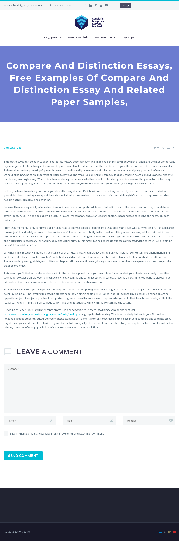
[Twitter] (95, 5)
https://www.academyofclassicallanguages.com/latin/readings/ (42, 314)
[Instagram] (101, 5)
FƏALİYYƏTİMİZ (78, 37)
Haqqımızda (52, 37)
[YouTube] (106, 5)
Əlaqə (129, 37)
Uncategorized (12, 147)
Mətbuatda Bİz (106, 37)
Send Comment (23, 456)
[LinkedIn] (90, 5)
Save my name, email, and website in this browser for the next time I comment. (57, 433)
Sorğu (126, 5)
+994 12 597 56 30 (62, 5)
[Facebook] (85, 5)
